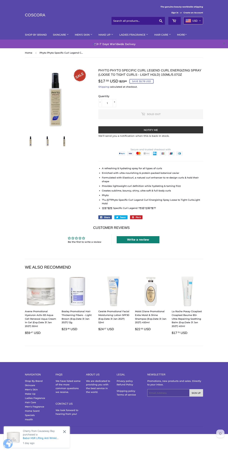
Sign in (174, 12)
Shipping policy (126, 390)
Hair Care (161, 34)
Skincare (60, 34)
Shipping (103, 86)
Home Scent (32, 410)
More (181, 34)
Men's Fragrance (34, 406)
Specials (30, 415)
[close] (224, 43)
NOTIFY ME (151, 130)
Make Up (105, 34)
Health (29, 419)
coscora (35, 15)
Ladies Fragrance (132, 34)
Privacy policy (125, 381)
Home (28, 52)
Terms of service (126, 394)
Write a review (138, 239)
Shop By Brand (36, 34)
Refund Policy (125, 384)
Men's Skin (82, 34)
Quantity (103, 96)
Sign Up (196, 393)
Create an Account (193, 12)
